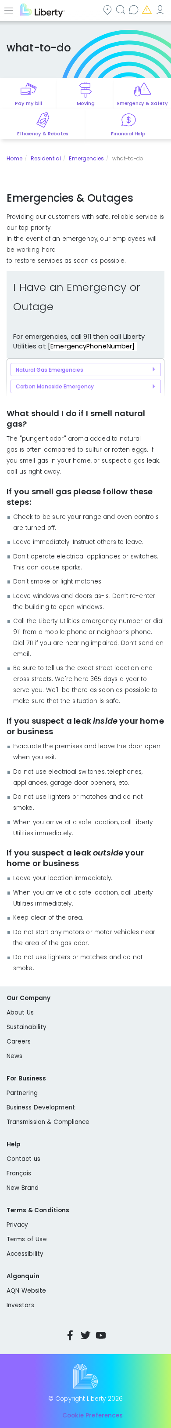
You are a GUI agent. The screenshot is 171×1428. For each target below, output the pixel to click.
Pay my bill (28, 103)
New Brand (23, 1188)
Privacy (17, 1225)
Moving (86, 103)
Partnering (22, 1093)
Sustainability (26, 1027)
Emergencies (147, 9)
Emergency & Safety (142, 103)
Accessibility (25, 1254)
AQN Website (26, 1291)
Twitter (85, 1335)
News (14, 1056)
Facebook (70, 1335)
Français (19, 1173)
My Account (160, 9)
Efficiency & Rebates (42, 133)
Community (108, 9)
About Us (20, 1012)
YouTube (101, 1335)
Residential (46, 158)
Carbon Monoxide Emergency (55, 386)
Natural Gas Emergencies (49, 369)
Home (14, 158)
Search (121, 9)
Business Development (41, 1107)
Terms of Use (27, 1239)
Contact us (134, 9)
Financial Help (128, 133)
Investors (20, 1305)
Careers (19, 1041)
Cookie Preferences (92, 1416)
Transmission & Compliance (48, 1122)
